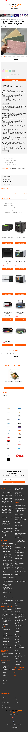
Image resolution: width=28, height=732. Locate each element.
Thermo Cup (5, 681)
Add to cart (8, 243)
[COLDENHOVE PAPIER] (8, 430)
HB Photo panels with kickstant (19, 617)
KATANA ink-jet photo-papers (20, 504)
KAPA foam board (5, 617)
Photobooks (5, 636)
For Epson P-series (6, 556)
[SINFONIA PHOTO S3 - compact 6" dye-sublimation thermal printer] (20, 227)
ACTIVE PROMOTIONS (18, 669)
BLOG (15, 675)
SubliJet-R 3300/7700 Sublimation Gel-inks (7, 592)
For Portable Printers (7, 549)
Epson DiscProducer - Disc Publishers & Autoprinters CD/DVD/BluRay (7, 519)
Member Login (5, 702)
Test (15, 674)
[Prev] (2, 16)
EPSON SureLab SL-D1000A (20, 287)
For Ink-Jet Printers (19, 550)
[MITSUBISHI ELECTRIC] (8, 459)
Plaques (16, 637)
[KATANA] (19, 412)
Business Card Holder (19, 647)
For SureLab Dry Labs (7, 548)
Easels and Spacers (19, 625)
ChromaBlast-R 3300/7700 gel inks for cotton (20, 489)
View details (14, 387)
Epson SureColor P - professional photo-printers (7, 504)
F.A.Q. (16, 697)
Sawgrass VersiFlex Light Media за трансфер (20, 539)
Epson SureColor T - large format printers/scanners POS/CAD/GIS (7, 515)
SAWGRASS (4, 575)
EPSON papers (17, 516)
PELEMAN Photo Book (6, 639)
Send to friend (5, 171)
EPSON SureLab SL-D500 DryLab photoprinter (7, 287)
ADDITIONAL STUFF (6, 656)
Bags (3, 685)
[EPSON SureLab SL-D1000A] (20, 278)
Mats (4, 683)
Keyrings (4, 672)
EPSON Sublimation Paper (20, 520)
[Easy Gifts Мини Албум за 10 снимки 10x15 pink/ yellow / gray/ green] (14, 41)
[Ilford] (19, 416)
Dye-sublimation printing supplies (19, 569)
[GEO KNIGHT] (19, 441)
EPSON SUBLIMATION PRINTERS (6, 507)
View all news (5, 401)
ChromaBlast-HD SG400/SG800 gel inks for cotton (7, 588)
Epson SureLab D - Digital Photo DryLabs (7, 499)
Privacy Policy (5, 705)
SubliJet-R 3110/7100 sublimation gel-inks (7, 585)
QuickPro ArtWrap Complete (8, 669)
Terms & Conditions (7, 184)
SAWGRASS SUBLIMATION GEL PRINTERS (8, 526)
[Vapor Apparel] (19, 419)
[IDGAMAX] (19, 459)
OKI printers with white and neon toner (7, 532)
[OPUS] (8, 441)
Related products (6, 181)
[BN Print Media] (19, 426)
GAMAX (3, 662)
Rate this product (18, 171)
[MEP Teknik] (19, 452)
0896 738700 (14, 8)
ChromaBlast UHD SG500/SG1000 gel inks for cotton (8, 595)
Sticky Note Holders (19, 645)
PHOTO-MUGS (17, 666)
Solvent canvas (18, 561)
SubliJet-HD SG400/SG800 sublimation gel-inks (8, 579)
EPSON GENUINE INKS (6, 546)
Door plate (17, 652)
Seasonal (4, 678)
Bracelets (17, 642)
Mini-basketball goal (19, 663)
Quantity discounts (7, 176)
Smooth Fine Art (18, 524)
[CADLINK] (19, 448)
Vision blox (5, 677)
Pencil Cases (17, 602)
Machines (4, 623)
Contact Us (17, 700)
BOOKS (15, 672)
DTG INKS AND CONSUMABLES (18, 493)
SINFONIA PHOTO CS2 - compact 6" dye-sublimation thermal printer (7, 237)
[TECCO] (19, 430)
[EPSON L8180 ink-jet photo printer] (7, 329)
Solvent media (17, 560)
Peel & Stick (5, 644)
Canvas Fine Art (18, 530)
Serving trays (17, 631)
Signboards (17, 653)
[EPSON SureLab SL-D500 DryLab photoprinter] (7, 278)
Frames (4, 675)
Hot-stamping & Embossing (8, 635)
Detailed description (7, 179)
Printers (3, 488)
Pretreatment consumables (7, 543)
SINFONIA (17, 574)
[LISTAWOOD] (19, 437)
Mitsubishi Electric (6, 494)
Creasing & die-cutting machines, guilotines (7, 631)
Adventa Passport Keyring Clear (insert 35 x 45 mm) (14, 381)
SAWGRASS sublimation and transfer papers (20, 534)
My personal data (14, 727)
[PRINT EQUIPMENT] (8, 455)
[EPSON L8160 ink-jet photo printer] (7, 304)
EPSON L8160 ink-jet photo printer (7, 313)
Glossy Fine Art (18, 527)
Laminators (5, 633)
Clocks (16, 633)
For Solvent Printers (19, 553)
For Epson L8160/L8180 (7, 554)
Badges (4, 674)
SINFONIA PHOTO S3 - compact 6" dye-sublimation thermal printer (20, 237)
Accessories (4, 535)
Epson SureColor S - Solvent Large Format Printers (7, 510)
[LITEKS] (8, 426)
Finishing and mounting (6, 606)
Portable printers (5, 521)
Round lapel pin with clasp (20, 655)
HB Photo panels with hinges (21, 619)
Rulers (16, 605)
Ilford (16, 544)
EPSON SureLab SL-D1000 (20, 261)
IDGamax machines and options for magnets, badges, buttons (7, 665)
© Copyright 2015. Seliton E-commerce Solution (14, 731)
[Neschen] (8, 423)
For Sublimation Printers (20, 552)
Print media (16, 502)
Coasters (17, 628)
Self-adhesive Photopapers (20, 513)
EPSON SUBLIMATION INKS (8, 567)
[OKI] (19, 455)
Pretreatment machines (6, 542)
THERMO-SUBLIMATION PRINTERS (6, 490)
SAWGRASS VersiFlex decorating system (6, 524)
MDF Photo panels (19, 620)
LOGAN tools (4, 608)
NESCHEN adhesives (6, 618)
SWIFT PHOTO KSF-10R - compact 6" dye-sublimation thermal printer (7, 262)
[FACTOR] (8, 408)
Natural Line (17, 528)
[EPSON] (19, 408)
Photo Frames (18, 636)
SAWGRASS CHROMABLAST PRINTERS (7, 529)
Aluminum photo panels (20, 613)
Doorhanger (17, 658)
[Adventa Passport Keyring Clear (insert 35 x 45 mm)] (14, 375)
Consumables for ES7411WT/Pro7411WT (19, 497)
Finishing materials (19, 555)
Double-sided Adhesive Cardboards (6, 603)
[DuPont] (19, 444)
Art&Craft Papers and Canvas (19, 511)
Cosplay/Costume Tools (7, 609)
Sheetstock (17, 623)
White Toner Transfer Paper (20, 549)
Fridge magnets (6, 670)
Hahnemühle (17, 522)
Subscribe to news (6, 399)
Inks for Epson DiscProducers (5, 572)
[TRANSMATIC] (8, 444)
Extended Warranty (6, 538)
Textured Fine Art (18, 525)
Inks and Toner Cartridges (6, 545)
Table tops (17, 622)
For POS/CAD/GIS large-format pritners (7, 561)
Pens (16, 603)
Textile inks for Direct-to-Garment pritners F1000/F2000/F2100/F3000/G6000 (8, 564)
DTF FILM (4, 604)
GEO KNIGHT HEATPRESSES (7, 653)
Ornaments (17, 644)
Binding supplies (6, 638)
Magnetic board (18, 656)
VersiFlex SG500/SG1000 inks (8, 577)
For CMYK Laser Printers (20, 547)
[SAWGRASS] (8, 412)
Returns (4, 699)
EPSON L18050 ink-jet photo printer (20, 338)
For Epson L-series (6, 551)
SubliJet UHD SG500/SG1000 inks (8, 582)
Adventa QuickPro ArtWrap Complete (7, 615)
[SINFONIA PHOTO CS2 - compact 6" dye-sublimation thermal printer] (7, 227)
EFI (15, 578)
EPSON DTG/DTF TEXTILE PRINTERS (7, 496)
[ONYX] (8, 452)
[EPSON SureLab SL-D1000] (20, 253)
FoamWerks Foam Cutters (8, 611)
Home (2, 19)
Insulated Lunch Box (19, 600)
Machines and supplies (7, 646)
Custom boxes (18, 661)
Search (16, 702)
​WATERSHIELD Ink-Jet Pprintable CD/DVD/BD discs (20, 581)
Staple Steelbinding (6, 643)
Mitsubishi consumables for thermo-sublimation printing (21, 572)
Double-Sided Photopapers (20, 508)
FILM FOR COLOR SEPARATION (18, 576)
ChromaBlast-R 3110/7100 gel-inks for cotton (8, 598)
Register (17, 699)
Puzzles (16, 634)
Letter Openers (18, 608)
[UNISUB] (19, 434)
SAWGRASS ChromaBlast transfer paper (20, 542)
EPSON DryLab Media (19, 517)
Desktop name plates (19, 648)
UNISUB (16, 626)
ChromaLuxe (17, 611)
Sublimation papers (18, 558)
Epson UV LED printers (6, 512)
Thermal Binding (6, 641)
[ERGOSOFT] (8, 448)
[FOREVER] (8, 419)
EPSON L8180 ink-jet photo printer (7, 338)
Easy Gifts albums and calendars (17, 19)
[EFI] (8, 434)
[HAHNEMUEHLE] (8, 416)
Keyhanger (17, 641)
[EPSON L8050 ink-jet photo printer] (20, 304)
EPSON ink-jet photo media (20, 519)
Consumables (4, 534)
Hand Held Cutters (19, 610)
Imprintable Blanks (5, 660)
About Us (4, 700)
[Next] (26, 16)
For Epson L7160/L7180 (7, 553)
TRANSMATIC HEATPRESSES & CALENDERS (8, 658)
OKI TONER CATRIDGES (19, 495)
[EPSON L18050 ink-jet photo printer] (20, 329)
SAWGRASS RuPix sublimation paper (19, 537)
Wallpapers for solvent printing (19, 564)
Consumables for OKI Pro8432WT (19, 500)
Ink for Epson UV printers (8, 574)
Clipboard (17, 659)
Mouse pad (17, 606)
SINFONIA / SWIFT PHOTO (8, 492)
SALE (15, 670)
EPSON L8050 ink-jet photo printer (20, 313)
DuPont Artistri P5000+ (19, 491)
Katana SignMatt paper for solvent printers (20, 566)
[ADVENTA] (8, 437)
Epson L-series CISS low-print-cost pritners (8, 502)
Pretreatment (4, 540)
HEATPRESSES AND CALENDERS (5, 651)
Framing (3, 612)
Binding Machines (6, 629)
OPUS (3, 627)
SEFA (3, 654)
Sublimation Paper (19, 514)
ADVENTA (4, 667)
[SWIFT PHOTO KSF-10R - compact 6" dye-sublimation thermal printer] (7, 253)
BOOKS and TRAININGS (19, 667)
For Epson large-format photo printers (7, 558)
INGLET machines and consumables (6, 621)
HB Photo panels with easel (20, 614)
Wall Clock (5, 680)
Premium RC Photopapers (20, 505)
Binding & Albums (7, 19)
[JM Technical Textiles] (19, 423)
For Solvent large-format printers (7, 569)
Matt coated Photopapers (20, 507)
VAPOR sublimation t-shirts (7, 600)
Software (3, 537)
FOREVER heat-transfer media (20, 546)
